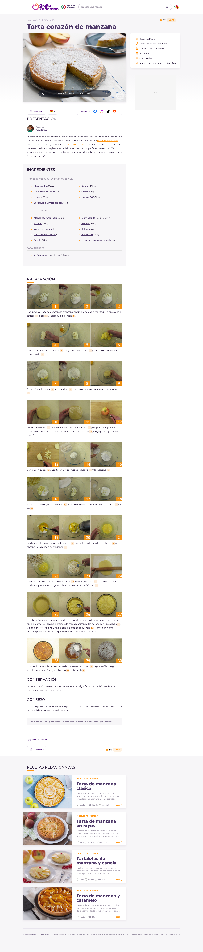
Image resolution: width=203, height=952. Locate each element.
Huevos (38, 197)
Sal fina (85, 191)
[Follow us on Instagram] (102, 111)
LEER (118, 805)
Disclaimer (147, 934)
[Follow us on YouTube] (115, 111)
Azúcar (85, 186)
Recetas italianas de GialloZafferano (54, 6)
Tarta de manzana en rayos (96, 823)
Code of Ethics (158, 934)
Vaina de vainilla (43, 229)
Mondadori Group (172, 934)
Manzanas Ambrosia (45, 218)
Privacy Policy (109, 934)
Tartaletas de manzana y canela (96, 860)
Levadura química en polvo (49, 202)
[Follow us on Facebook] (95, 111)
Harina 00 (87, 197)
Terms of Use (84, 934)
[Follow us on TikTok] (108, 111)
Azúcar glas (40, 255)
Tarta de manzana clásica (96, 786)
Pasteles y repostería (41, 20)
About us (74, 934)
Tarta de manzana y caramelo (98, 898)
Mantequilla (41, 186)
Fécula (37, 240)
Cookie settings (135, 934)
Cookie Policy (122, 934)
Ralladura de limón (45, 191)
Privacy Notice (96, 934)
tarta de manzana (107, 140)
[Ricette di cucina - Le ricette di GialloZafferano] (176, 7)
